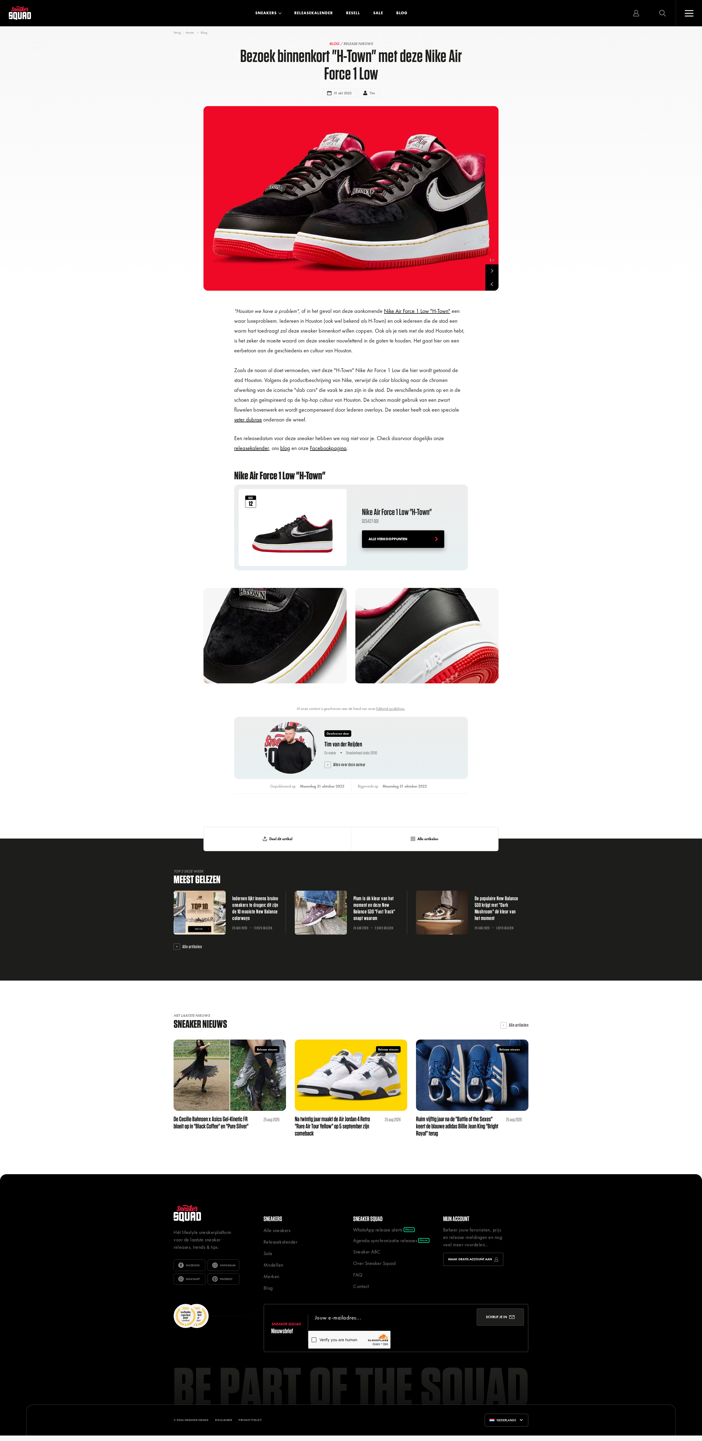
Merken (271, 1276)
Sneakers (266, 12)
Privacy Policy (250, 1420)
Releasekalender (313, 12)
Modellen (273, 1265)
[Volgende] (492, 271)
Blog (401, 12)
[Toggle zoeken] (662, 13)
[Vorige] (492, 284)
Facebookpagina (328, 448)
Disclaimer (223, 1420)
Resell (353, 12)
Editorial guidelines (390, 708)
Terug (177, 33)
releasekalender (251, 448)
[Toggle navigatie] (689, 13)
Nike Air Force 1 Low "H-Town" (417, 311)
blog (285, 448)
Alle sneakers (277, 1230)
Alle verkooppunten (388, 539)
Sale (378, 12)
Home (190, 32)
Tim (372, 93)
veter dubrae (248, 419)
